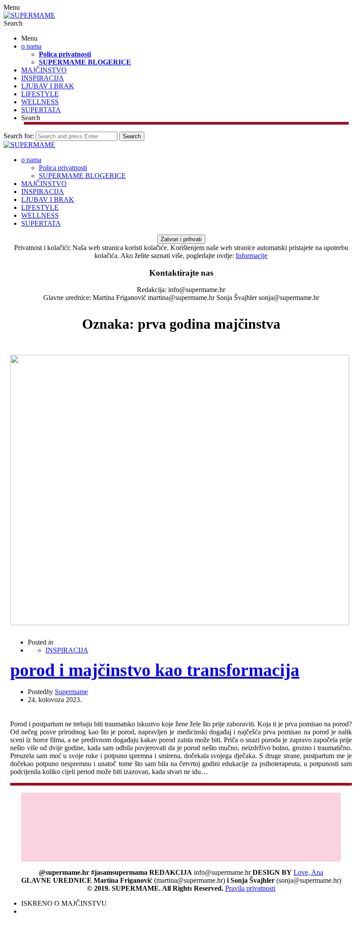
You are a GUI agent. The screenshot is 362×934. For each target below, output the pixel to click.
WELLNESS (40, 102)
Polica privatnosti (65, 54)
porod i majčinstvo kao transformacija (154, 670)
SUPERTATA (41, 110)
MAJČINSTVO (44, 70)
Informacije (252, 255)
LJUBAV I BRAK (47, 86)
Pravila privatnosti (250, 888)
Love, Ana (308, 872)
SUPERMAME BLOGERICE (85, 62)
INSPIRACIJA (42, 78)
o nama (31, 46)
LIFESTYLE (40, 94)
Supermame (71, 691)
